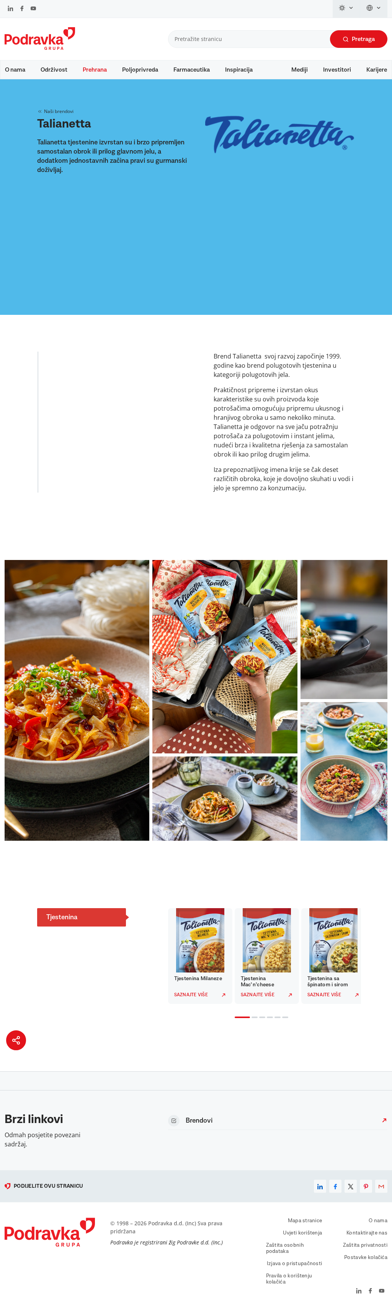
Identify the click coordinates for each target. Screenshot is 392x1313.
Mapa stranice (305, 1220)
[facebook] (335, 1186)
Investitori (337, 70)
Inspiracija (239, 70)
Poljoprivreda (140, 70)
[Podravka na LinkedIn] (10, 9)
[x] (351, 1186)
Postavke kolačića (365, 1257)
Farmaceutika (191, 70)
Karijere (376, 70)
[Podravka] (40, 48)
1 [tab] (236, 1018)
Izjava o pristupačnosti (294, 1263)
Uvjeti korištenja (302, 1233)
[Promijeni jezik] (373, 9)
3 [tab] (260, 1018)
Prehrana (95, 70)
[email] (381, 1186)
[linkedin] (320, 1186)
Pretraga (363, 39)
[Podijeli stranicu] (16, 1040)
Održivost (54, 70)
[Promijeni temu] (346, 9)
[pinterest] (366, 1186)
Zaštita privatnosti (365, 1245)
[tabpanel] (195, 956)
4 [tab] (268, 1018)
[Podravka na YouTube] (33, 9)
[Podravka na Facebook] (22, 9)
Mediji (299, 70)
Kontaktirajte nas (366, 1233)
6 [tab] (283, 1018)
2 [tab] (253, 1018)
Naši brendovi (59, 111)
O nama (15, 70)
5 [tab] (276, 1018)
